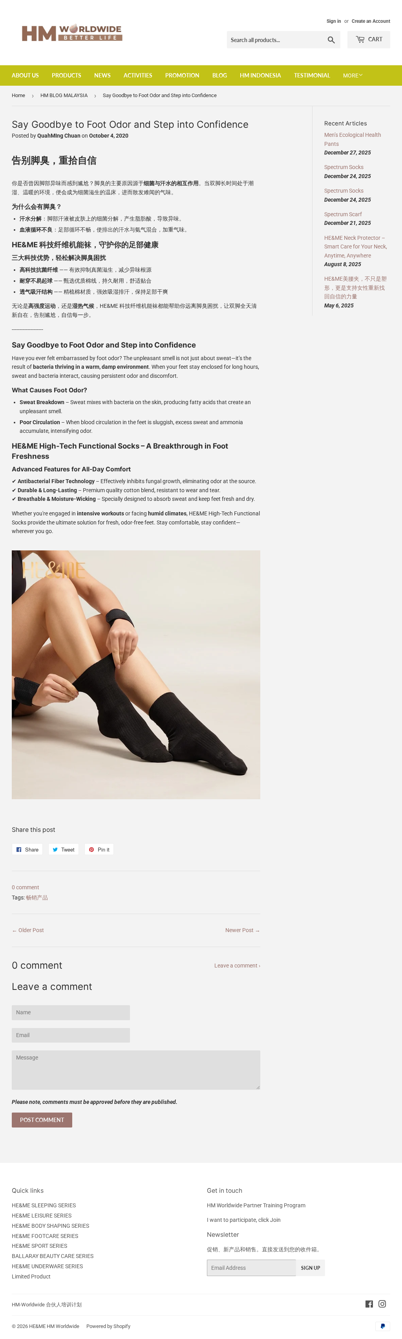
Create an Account (371, 21)
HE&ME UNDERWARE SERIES (47, 1266)
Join (275, 1220)
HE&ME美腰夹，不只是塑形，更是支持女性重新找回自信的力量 (355, 288)
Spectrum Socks (344, 167)
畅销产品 (37, 897)
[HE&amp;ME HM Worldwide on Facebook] (369, 1305)
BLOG (219, 75)
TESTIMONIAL (312, 75)
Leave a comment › (237, 965)
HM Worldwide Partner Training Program (256, 1205)
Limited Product (31, 1276)
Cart (374, 39)
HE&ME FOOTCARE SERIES (45, 1236)
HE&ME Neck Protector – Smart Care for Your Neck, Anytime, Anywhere (355, 247)
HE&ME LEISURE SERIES (41, 1215)
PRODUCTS (66, 75)
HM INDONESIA (260, 75)
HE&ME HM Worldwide (54, 1326)
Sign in (334, 21)
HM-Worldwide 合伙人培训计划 (47, 1305)
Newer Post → (242, 930)
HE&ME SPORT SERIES (39, 1246)
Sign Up (310, 1268)
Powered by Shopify (108, 1326)
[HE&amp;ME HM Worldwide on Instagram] (382, 1305)
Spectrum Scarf (343, 214)
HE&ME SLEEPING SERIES (44, 1205)
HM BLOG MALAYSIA (64, 95)
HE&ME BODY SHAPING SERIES (50, 1226)
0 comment (25, 887)
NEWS (102, 75)
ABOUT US (25, 75)
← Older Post (28, 930)
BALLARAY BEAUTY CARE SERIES (52, 1256)
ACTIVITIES (138, 75)
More (350, 75)
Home (18, 95)
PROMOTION (182, 75)
